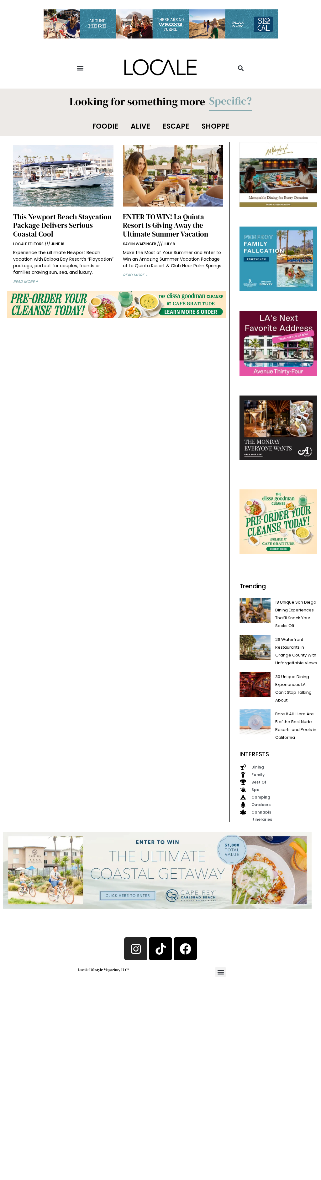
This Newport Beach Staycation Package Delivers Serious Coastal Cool (62, 225)
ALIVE (140, 126)
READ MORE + (25, 281)
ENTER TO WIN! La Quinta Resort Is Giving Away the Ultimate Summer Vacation (165, 225)
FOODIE (105, 126)
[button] (80, 68)
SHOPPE (215, 126)
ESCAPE (176, 126)
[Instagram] (135, 948)
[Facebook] (185, 948)
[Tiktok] (160, 948)
